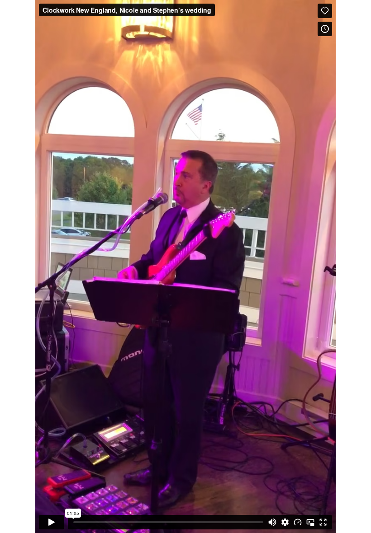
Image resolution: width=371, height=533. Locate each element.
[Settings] (285, 522)
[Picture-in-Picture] (310, 522)
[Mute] (272, 522)
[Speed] (297, 522)
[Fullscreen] (323, 522)
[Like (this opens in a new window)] (325, 11)
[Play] (51, 522)
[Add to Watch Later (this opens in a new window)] (325, 29)
